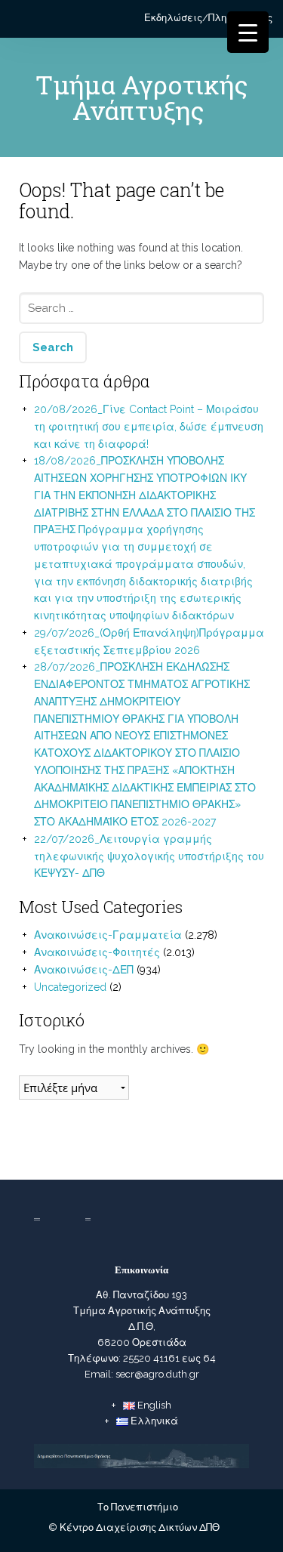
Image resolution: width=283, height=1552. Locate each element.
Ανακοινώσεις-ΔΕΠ (84, 970)
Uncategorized (70, 987)
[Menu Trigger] (248, 32)
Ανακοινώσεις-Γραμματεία (108, 935)
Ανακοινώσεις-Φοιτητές (97, 952)
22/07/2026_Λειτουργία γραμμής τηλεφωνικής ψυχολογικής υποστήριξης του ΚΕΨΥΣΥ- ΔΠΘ (149, 856)
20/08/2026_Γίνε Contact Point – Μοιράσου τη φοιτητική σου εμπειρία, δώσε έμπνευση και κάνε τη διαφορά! (148, 426)
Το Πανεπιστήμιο (137, 1507)
